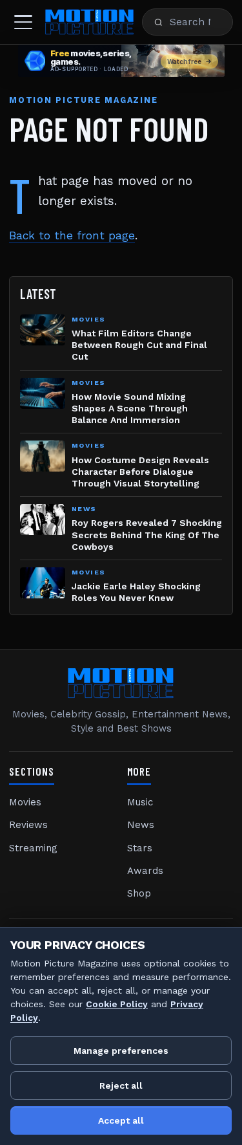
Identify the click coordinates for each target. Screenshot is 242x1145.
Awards (145, 871)
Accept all (121, 1120)
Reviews (28, 825)
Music (140, 802)
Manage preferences (121, 1050)
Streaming (33, 848)
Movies (25, 802)
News (140, 825)
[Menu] (23, 22)
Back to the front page (72, 235)
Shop (139, 893)
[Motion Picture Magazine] (89, 22)
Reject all (121, 1085)
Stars (139, 848)
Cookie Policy (117, 1004)
